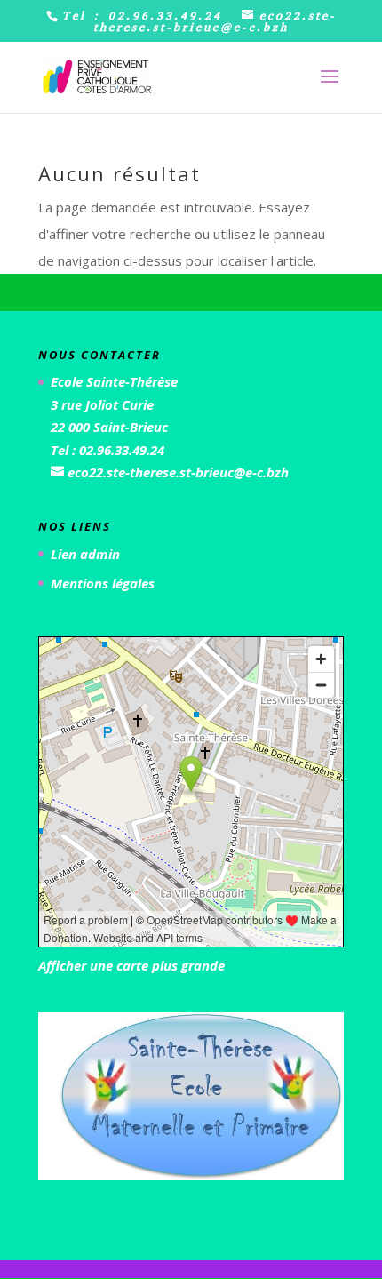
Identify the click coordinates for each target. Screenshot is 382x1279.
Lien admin (85, 554)
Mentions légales (103, 583)
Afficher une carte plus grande (131, 965)
